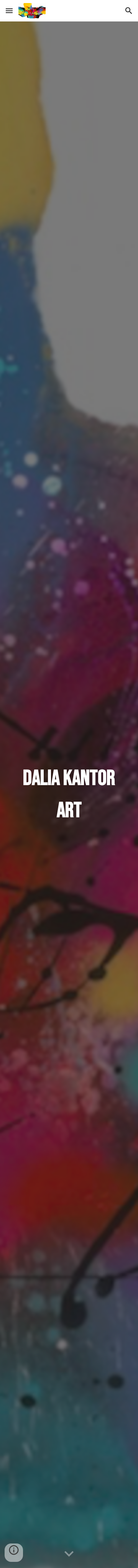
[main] (69, 794)
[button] (9, 10)
